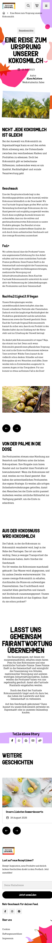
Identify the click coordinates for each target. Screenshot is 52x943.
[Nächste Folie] (17, 428)
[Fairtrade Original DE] (8, 851)
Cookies (6, 929)
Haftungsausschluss (12, 934)
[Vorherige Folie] (6, 428)
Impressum (7, 938)
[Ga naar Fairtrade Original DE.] (3, 13)
